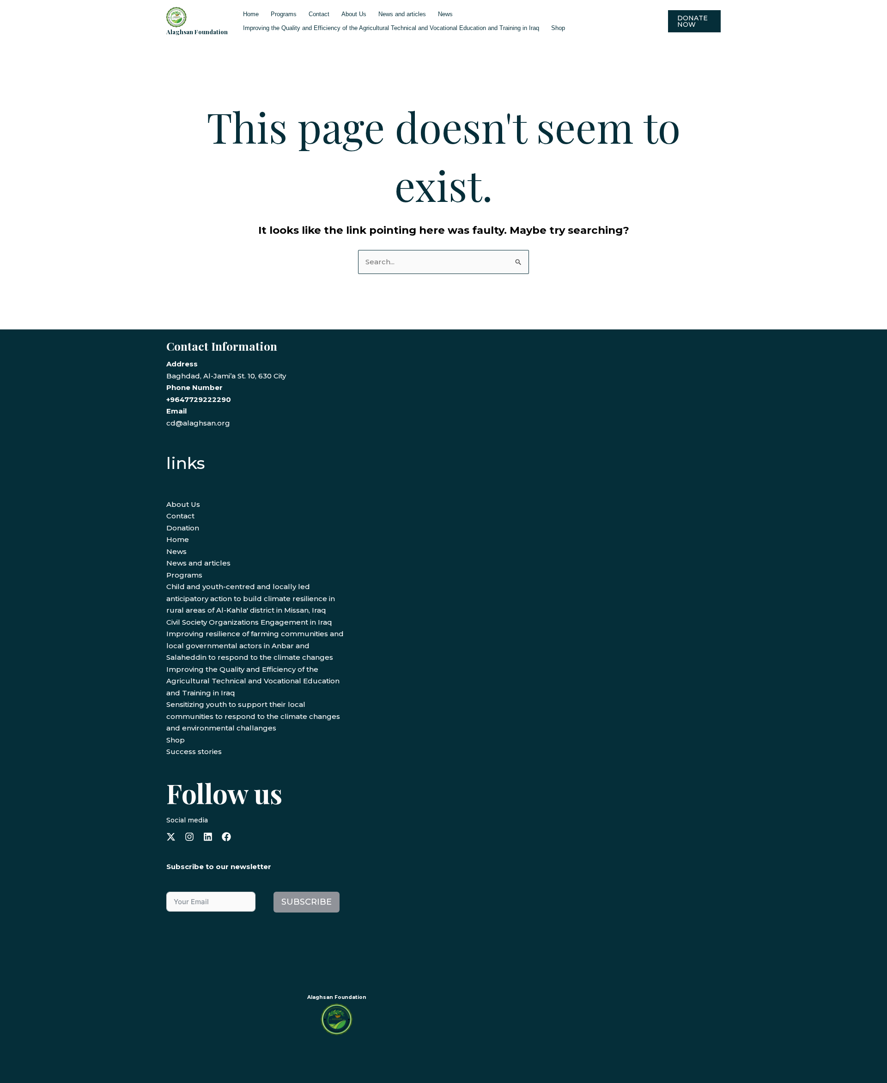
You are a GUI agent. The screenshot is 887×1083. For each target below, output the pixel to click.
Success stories (194, 751)
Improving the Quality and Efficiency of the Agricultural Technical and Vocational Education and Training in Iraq (391, 27)
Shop (558, 27)
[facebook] (226, 836)
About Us (353, 14)
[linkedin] (208, 836)
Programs (284, 14)
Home (251, 14)
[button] (694, 21)
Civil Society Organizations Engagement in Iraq (249, 622)
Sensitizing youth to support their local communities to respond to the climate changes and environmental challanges (253, 716)
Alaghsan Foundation (197, 32)
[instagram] (189, 836)
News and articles (402, 14)
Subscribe (306, 902)
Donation (182, 527)
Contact (319, 14)
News (445, 14)
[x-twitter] (171, 836)
